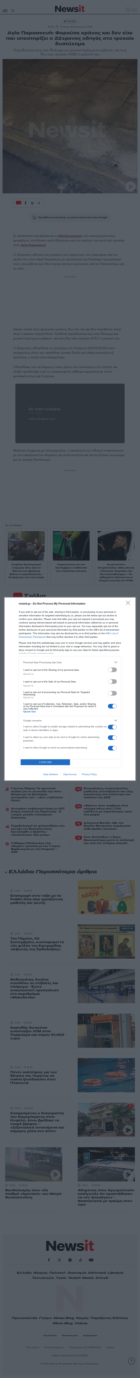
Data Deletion (50, 774)
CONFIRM (45, 762)
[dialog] (70, 689)
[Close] (129, 604)
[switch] (112, 669)
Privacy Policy (89, 774)
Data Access (70, 774)
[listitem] (70, 662)
